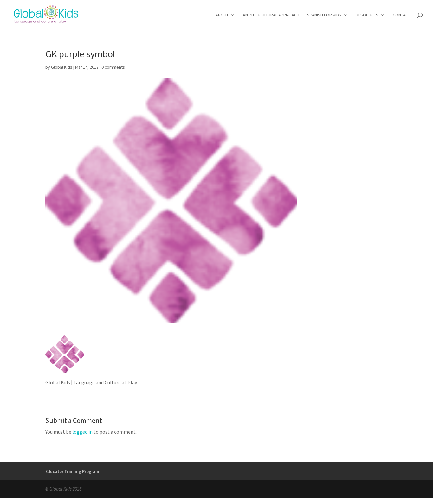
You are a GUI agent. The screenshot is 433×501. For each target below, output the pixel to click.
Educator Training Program (72, 471)
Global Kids (61, 67)
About (222, 15)
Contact (401, 15)
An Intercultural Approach (271, 15)
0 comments (113, 67)
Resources (367, 15)
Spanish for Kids (324, 15)
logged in (82, 432)
